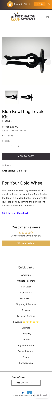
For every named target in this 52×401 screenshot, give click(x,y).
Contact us (26, 292)
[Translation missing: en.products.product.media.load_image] (11, 97)
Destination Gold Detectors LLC (29, 395)
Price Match (26, 298)
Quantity (6, 141)
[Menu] (3, 16)
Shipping (5, 130)
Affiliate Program (26, 280)
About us (26, 275)
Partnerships (26, 363)
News (26, 357)
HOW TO (40, 4)
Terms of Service (26, 316)
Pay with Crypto (26, 351)
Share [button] (8, 165)
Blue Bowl (22, 213)
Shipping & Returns (26, 304)
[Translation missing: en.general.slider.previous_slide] (4, 62)
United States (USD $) (24, 383)
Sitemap (26, 327)
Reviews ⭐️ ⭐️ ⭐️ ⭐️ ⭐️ (26, 322)
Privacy (26, 310)
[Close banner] (49, 4)
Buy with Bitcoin (26, 345)
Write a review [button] (25, 243)
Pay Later (26, 286)
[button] (42, 16)
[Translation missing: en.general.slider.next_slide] (48, 62)
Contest (26, 339)
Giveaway (26, 333)
